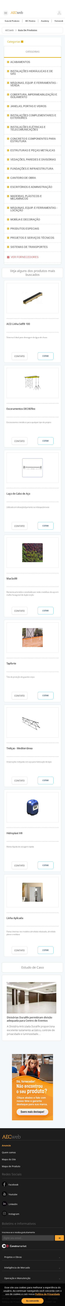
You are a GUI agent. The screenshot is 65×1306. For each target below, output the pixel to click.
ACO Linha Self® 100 (18, 324)
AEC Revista (30, 21)
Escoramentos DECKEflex (20, 409)
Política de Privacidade (47, 1294)
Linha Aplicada (14, 918)
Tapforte (11, 663)
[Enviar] (59, 1238)
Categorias (13, 41)
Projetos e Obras (13, 1257)
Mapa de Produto (11, 1166)
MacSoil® (11, 578)
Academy (45, 21)
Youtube (13, 1194)
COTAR (45, 356)
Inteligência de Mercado (17, 1267)
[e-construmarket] (14, 1245)
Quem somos (9, 1152)
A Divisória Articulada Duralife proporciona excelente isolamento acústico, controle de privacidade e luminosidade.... (31, 1030)
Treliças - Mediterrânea (19, 748)
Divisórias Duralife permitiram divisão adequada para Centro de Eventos (29, 1019)
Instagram (14, 1213)
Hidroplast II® (14, 833)
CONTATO (19, 356)
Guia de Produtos (12, 21)
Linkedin (13, 1204)
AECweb (9, 30)
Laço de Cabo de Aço (18, 493)
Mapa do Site (9, 1159)
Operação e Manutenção (17, 1278)
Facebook (13, 1184)
